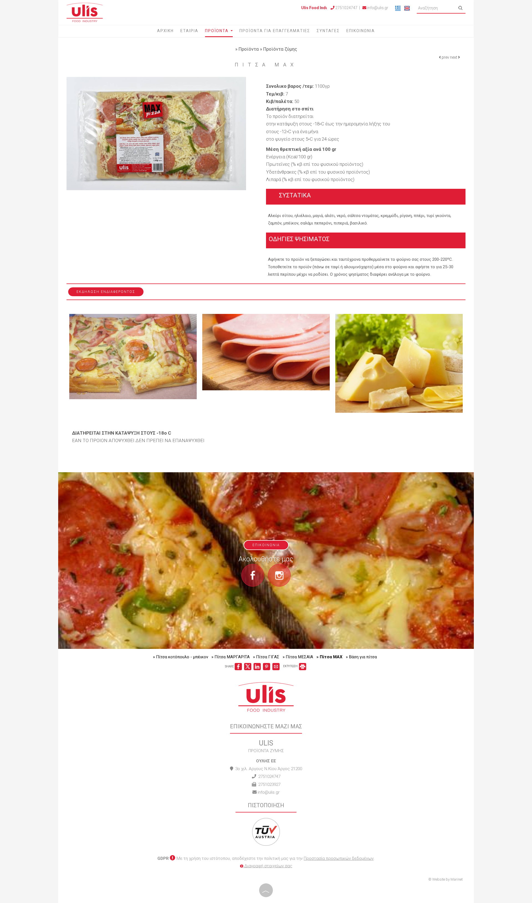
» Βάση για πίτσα (361, 656)
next (454, 57)
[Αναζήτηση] (461, 8)
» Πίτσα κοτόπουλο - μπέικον (180, 656)
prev (445, 57)
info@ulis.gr (377, 8)
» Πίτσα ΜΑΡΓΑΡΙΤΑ (230, 656)
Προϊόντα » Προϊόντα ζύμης (268, 49)
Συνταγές (328, 31)
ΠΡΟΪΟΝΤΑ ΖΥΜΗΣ (266, 750)
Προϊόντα (217, 31)
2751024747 (269, 776)
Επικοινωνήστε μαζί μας (266, 726)
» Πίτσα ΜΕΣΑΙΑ (298, 656)
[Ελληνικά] (398, 7)
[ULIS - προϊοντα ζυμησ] (84, 12)
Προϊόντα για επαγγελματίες (274, 31)
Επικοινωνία (360, 31)
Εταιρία (189, 31)
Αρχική (165, 31)
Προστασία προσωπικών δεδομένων (339, 858)
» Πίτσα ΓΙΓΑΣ (266, 656)
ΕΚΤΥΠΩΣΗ (290, 666)
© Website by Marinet (445, 879)
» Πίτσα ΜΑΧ (329, 656)
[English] (407, 7)
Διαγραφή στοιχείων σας (267, 865)
